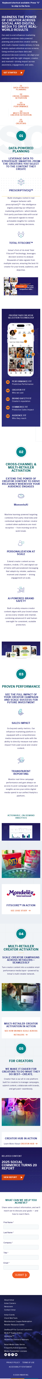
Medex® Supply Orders (13, 1333)
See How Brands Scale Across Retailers (21, 1033)
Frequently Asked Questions (15, 1348)
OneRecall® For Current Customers (18, 1330)
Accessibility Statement (20, 1367)
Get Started (10, 72)
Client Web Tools (10, 1318)
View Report (10, 1177)
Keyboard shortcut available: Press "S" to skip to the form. (21, 4)
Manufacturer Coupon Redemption (18, 1321)
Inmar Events (9, 1315)
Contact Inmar (10, 1310)
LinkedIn (5, 1354)
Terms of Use (28, 1362)
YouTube (16, 1354)
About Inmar (9, 1300)
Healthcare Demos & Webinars (16, 1339)
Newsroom (8, 1307)
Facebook (12, 1354)
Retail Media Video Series (14, 1344)
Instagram (9, 1354)
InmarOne (9, 1336)
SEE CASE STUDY (19, 910)
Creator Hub (27, 1143)
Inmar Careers (10, 1303)
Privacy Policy (13, 1362)
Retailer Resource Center (14, 1325)
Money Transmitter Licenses (15, 1351)
